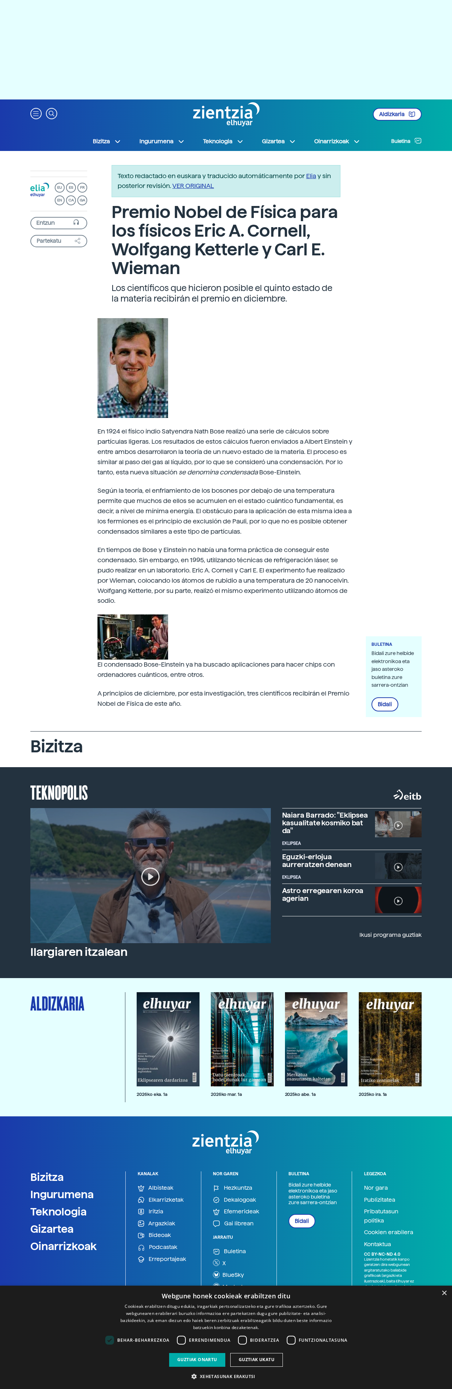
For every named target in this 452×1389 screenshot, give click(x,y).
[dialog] (226, 1337)
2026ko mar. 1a (226, 1094)
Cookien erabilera (388, 1232)
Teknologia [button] (217, 141)
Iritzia (155, 1211)
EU (59, 187)
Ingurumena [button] (156, 141)
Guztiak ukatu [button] (256, 1360)
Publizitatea (379, 1199)
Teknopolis (59, 792)
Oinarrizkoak (63, 1246)
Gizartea (52, 1229)
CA (71, 200)
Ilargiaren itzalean (78, 952)
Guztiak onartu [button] (197, 1360)
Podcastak (162, 1247)
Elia (311, 176)
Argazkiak (161, 1223)
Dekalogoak (239, 1199)
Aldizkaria (392, 114)
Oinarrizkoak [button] (331, 141)
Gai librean (238, 1223)
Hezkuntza (237, 1187)
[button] (36, 113)
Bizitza (47, 1177)
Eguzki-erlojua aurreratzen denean (317, 861)
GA (82, 200)
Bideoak (159, 1235)
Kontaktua (377, 1244)
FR (82, 187)
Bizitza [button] (101, 141)
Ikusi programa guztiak (390, 935)
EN (59, 200)
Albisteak (160, 1187)
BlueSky (232, 1275)
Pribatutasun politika (381, 1216)
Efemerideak (240, 1211)
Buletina (401, 141)
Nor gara (376, 1187)
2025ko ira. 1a (373, 1094)
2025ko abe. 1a (300, 1094)
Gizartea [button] (273, 141)
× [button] (444, 1293)
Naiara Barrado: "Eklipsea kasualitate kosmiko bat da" (325, 823)
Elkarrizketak (165, 1199)
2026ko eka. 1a (152, 1094)
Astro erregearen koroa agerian (323, 894)
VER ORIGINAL (193, 185)
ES (71, 187)
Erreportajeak (166, 1259)
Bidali (385, 704)
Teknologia (58, 1211)
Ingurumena (62, 1194)
